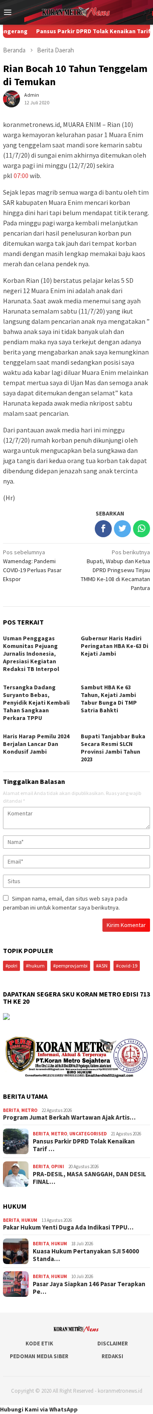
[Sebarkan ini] (103, 528)
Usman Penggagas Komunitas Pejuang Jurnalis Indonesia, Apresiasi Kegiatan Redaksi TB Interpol (31, 653)
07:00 (22, 175)
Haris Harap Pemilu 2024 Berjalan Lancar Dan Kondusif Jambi (36, 743)
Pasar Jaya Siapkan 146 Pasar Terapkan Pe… (89, 1288)
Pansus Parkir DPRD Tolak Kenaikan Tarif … (84, 1145)
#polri (11, 965)
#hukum (35, 965)
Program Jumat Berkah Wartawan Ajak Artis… (69, 1117)
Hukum (29, 1220)
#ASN (102, 965)
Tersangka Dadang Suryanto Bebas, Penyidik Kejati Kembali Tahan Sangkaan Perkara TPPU (36, 702)
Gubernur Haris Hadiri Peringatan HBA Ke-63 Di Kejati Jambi (114, 645)
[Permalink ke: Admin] (11, 98)
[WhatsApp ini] (141, 528)
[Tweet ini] (122, 528)
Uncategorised (88, 1134)
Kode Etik (39, 1343)
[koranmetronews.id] (76, 11)
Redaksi (112, 1356)
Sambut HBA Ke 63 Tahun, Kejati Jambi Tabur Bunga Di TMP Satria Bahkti (109, 698)
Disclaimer (112, 1343)
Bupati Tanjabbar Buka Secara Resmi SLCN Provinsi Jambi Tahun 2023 (113, 747)
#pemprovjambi (70, 965)
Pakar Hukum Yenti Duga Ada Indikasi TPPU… (68, 1227)
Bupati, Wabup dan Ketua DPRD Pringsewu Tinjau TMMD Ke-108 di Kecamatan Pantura (115, 570)
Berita (11, 1110)
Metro (29, 1110)
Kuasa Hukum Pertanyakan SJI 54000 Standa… (86, 1255)
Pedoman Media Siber (39, 1356)
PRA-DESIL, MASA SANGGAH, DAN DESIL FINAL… (89, 1178)
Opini (57, 1166)
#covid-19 (126, 965)
